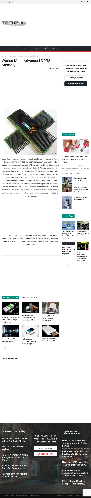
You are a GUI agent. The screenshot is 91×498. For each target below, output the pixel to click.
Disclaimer (70, 496)
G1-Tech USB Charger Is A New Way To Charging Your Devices (10, 319)
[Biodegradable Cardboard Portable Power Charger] (30, 331)
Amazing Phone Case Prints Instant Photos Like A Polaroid (49, 318)
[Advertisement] (60, 21)
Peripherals (12, 56)
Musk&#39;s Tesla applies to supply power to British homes (74, 443)
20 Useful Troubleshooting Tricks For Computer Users (14, 466)
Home (4, 56)
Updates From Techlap (14, 431)
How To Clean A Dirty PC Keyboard (13, 448)
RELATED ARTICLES (10, 297)
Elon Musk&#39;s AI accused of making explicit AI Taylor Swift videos (75, 473)
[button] (86, 48)
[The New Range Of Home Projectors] (10, 331)
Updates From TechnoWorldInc (72, 432)
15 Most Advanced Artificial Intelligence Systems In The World (15, 457)
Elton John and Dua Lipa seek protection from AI (73, 482)
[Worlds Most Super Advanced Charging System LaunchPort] (30, 307)
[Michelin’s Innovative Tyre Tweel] (67, 182)
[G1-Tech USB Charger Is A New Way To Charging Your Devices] (10, 308)
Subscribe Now (76, 84)
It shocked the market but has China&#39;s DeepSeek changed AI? (75, 454)
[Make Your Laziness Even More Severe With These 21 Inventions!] (67, 189)
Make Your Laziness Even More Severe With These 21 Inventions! (81, 190)
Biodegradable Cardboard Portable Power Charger (29, 341)
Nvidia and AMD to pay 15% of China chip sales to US (75, 463)
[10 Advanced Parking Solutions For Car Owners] (83, 225)
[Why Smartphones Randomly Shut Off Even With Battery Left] (83, 246)
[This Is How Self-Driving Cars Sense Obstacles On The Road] (68, 225)
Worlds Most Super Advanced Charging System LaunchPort (29, 317)
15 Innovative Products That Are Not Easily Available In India (74, 159)
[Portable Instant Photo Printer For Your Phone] (50, 331)
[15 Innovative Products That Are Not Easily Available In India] (75, 147)
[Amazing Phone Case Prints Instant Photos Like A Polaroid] (50, 308)
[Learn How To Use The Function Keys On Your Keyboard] (68, 243)
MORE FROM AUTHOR (29, 297)
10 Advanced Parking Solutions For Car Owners (83, 234)
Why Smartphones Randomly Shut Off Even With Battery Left (82, 256)
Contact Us (80, 496)
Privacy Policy (60, 496)
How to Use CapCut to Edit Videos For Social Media (14, 439)
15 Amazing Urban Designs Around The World (14, 475)
